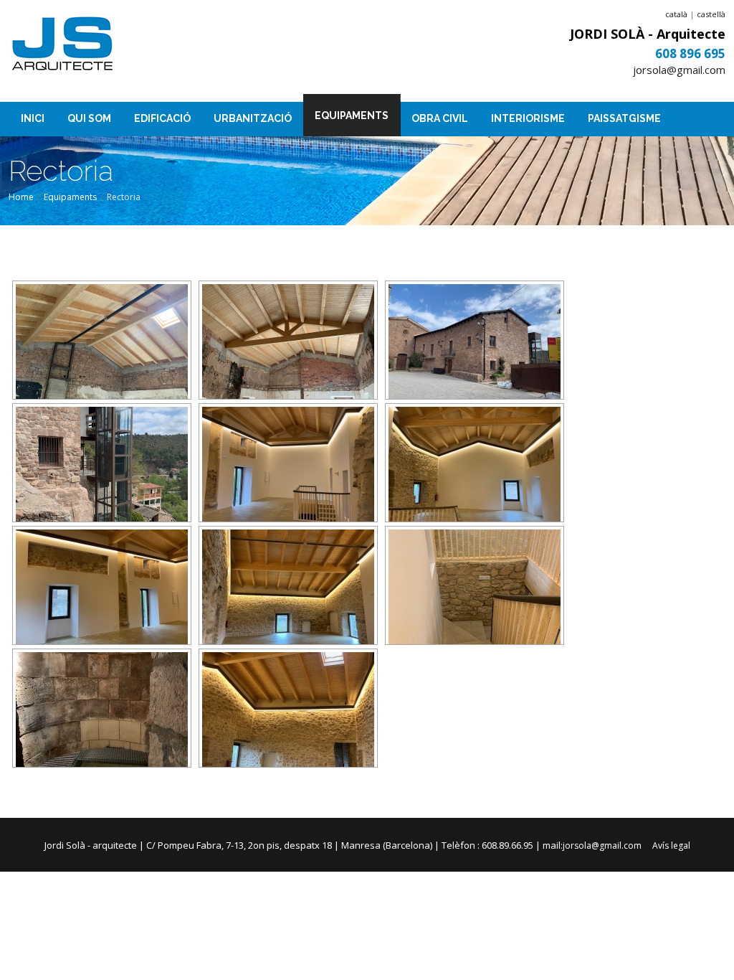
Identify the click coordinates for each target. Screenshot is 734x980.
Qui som (89, 118)
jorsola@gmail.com (679, 69)
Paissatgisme (624, 118)
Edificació (162, 118)
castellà (711, 14)
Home (21, 197)
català (676, 14)
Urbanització (253, 118)
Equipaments (352, 115)
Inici (32, 118)
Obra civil (439, 118)
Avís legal (671, 845)
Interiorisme (528, 118)
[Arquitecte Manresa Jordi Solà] (62, 45)
